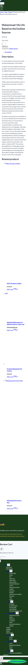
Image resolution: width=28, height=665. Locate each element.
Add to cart (4, 46)
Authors (8, 602)
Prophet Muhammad (14, 583)
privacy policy (4, 534)
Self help (11, 625)
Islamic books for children (15, 594)
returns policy (11, 536)
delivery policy (20, 536)
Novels (11, 639)
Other (10, 648)
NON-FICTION (10, 641)
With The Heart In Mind (14, 283)
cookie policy (12, 534)
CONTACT (6, 654)
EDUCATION (9, 632)
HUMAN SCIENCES (11, 613)
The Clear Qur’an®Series (15, 653)
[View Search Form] (1, 6)
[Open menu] (2, 9)
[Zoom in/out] (0, 556)
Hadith (11, 48)
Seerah (16, 48)
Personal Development (14, 624)
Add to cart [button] (10, 289)
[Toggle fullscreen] (2, 556)
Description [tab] (8, 52)
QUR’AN (8, 651)
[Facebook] (1, 524)
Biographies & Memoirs (15, 645)
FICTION (8, 635)
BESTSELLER (9, 568)
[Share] (3, 556)
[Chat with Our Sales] (17, 661)
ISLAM (7, 571)
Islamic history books (14, 587)
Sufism (11, 599)
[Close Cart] (1, 549)
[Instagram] (3, 524)
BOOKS (5, 565)
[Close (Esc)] (5, 556)
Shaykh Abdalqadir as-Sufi (15, 611)
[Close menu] (0, 561)
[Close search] (1, 658)
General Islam (12, 573)
